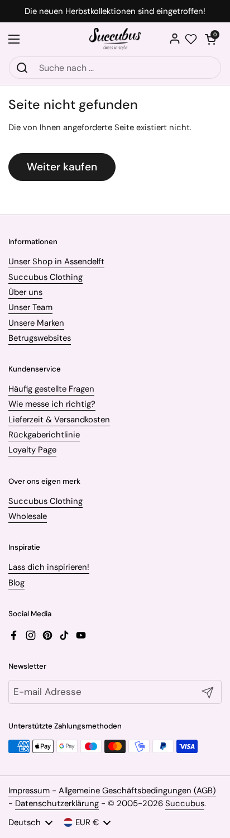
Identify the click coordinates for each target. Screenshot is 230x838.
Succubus (184, 803)
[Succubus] (115, 39)
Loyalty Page (32, 449)
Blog (16, 582)
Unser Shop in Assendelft (56, 261)
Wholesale (27, 516)
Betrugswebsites (39, 338)
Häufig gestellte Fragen (51, 388)
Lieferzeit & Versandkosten (59, 419)
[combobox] (115, 67)
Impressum (29, 790)
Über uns (25, 292)
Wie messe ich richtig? (51, 404)
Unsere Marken (36, 322)
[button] (210, 39)
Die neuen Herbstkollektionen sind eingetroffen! (115, 11)
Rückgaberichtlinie (44, 434)
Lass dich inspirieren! (48, 567)
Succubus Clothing (45, 277)
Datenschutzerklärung (57, 803)
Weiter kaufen (62, 167)
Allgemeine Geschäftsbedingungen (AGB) (137, 790)
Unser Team (30, 307)
